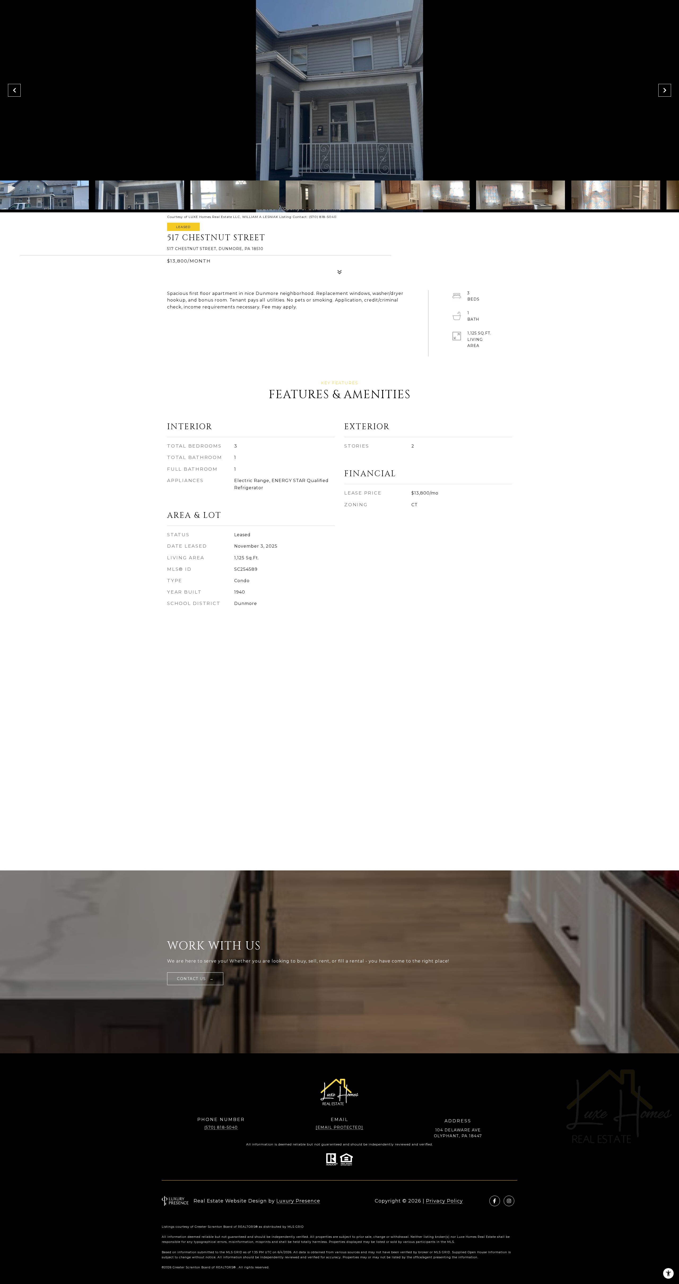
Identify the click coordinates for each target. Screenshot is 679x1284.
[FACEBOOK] (494, 1201)
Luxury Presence (298, 1201)
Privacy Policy (444, 1201)
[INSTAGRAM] (509, 1201)
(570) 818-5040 (221, 1127)
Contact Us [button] (192, 978)
